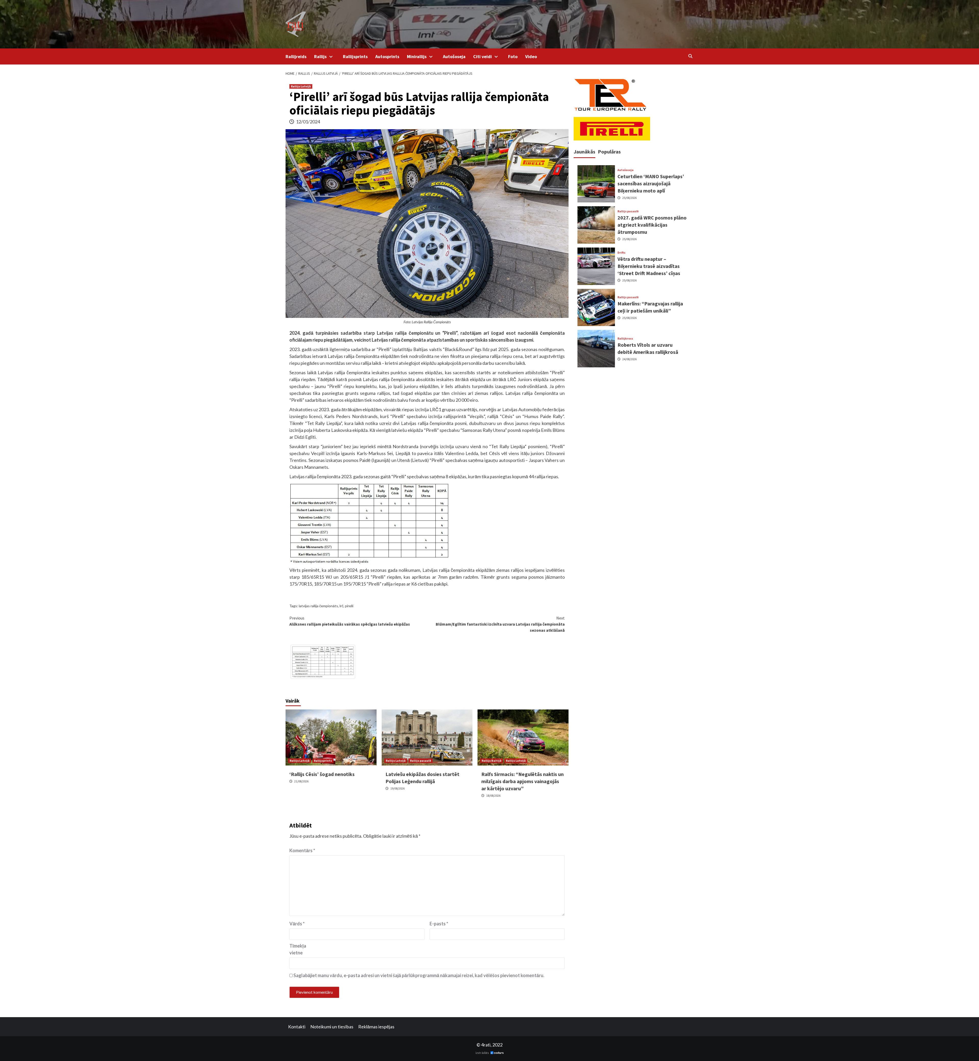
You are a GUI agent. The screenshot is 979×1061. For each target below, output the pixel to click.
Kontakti (296, 1026)
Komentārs (302, 850)
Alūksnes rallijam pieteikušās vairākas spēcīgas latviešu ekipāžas (349, 621)
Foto (513, 56)
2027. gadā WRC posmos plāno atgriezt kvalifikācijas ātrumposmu (652, 224)
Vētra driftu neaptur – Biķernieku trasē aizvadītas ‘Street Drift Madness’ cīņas (648, 266)
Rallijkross (625, 338)
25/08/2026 (629, 198)
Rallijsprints (355, 56)
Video (531, 56)
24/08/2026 (629, 359)
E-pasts (439, 923)
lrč (341, 606)
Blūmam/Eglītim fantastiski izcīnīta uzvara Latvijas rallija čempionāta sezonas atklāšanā (500, 624)
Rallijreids (296, 56)
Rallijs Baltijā (491, 760)
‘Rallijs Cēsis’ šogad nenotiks (322, 774)
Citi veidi (482, 56)
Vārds (297, 923)
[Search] (690, 56)
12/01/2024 (308, 121)
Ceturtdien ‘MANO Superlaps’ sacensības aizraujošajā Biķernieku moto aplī (650, 183)
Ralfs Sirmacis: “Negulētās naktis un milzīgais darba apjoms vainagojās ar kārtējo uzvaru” (522, 781)
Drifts (621, 252)
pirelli (349, 606)
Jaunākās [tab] (584, 151)
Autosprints (387, 56)
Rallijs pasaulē (420, 760)
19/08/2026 (397, 788)
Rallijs (320, 56)
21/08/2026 (301, 781)
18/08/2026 (493, 795)
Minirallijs (417, 56)
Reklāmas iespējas (376, 1026)
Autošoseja (454, 56)
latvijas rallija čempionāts (318, 606)
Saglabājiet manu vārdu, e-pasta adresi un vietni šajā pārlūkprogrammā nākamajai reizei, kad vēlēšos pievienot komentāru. (418, 975)
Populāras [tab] (609, 151)
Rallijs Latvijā (301, 86)
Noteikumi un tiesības (331, 1026)
